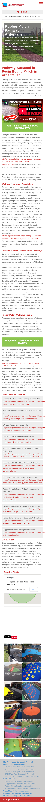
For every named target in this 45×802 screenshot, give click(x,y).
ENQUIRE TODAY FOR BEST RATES (22, 342)
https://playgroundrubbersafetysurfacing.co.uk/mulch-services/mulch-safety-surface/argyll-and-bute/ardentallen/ (23, 468)
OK (33, 589)
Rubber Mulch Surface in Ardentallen (19, 781)
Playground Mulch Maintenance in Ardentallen (22, 788)
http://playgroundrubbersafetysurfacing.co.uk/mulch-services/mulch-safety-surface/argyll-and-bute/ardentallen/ (21, 161)
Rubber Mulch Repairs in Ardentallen (19, 786)
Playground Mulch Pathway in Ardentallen (20, 784)
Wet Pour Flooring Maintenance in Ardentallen (22, 776)
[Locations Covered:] (2, 3)
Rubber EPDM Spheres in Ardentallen (17, 793)
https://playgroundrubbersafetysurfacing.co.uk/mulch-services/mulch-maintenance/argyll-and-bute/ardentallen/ (23, 497)
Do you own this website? (16, 589)
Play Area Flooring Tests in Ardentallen (17, 796)
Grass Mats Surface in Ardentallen (16, 791)
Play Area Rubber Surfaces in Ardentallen (19, 762)
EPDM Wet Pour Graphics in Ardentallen (20, 774)
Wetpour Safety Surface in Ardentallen (19, 767)
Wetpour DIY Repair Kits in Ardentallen (19, 772)
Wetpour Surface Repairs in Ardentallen (20, 769)
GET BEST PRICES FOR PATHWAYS (22, 127)
